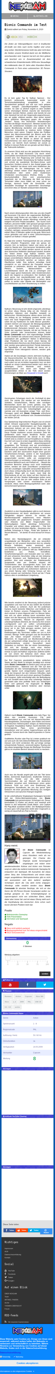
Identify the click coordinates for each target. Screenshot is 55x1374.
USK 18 (38, 1002)
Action (18, 996)
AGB (6, 1251)
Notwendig (6, 1357)
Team (7, 1297)
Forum (7, 1309)
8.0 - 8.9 (8, 1007)
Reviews (8, 996)
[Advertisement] (27, 1091)
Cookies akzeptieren (27, 1363)
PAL (29, 1002)
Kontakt (7, 1258)
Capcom (28, 996)
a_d (14, 1002)
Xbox (7, 1002)
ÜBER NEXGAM (11, 1294)
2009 (22, 1002)
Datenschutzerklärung (13, 1254)
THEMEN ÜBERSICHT (13, 1306)
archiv (17, 1007)
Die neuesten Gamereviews (18, 1322)
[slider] (7, 958)
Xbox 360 (39, 996)
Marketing (19, 1357)
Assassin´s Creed (35, 373)
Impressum (9, 1248)
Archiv (7, 1303)
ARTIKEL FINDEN (11, 1300)
